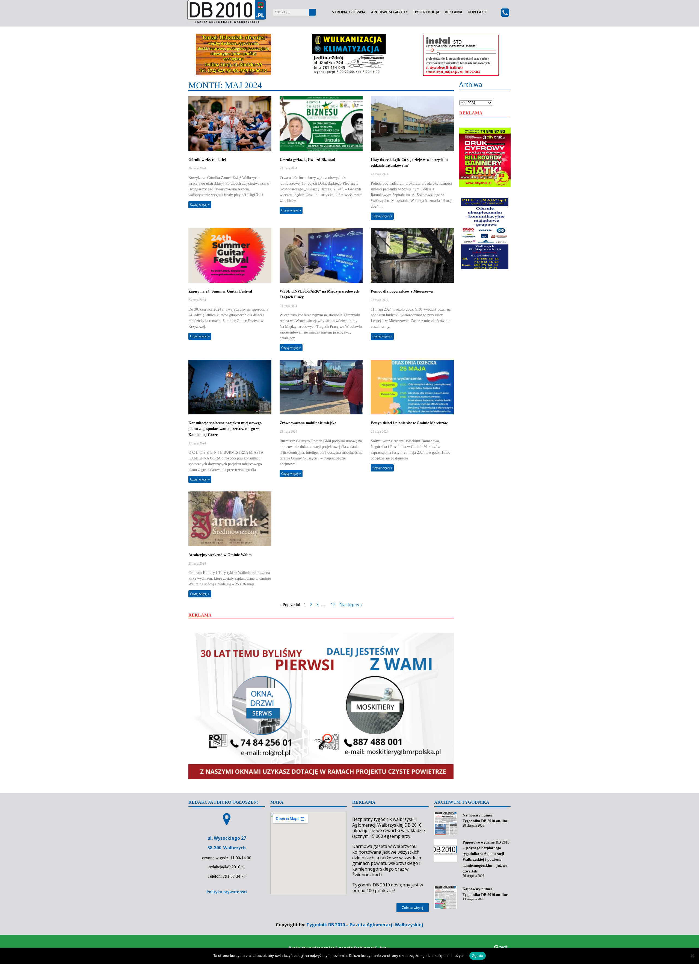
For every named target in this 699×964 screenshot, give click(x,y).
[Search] (312, 12)
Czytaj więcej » (200, 205)
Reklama (453, 12)
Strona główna (349, 12)
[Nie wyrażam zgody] (692, 956)
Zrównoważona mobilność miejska (308, 423)
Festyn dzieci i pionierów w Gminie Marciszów (409, 423)
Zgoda (477, 955)
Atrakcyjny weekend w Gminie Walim (220, 555)
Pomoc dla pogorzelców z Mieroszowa (402, 291)
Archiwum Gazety (389, 12)
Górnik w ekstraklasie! (207, 160)
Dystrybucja (426, 12)
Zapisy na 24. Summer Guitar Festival (220, 291)
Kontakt (477, 12)
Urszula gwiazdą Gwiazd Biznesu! (307, 160)
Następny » (351, 605)
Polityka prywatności (227, 891)
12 (333, 605)
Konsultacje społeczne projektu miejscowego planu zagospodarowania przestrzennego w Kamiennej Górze (225, 429)
